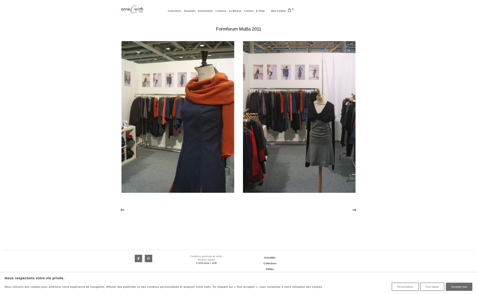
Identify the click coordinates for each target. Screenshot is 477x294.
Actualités (190, 11)
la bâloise (235, 11)
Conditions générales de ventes (206, 256)
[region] (238, 283)
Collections (174, 11)
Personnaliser (405, 286)
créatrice (220, 11)
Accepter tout (459, 286)
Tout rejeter (432, 286)
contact (248, 11)
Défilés (270, 269)
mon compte (278, 11)
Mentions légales (206, 259)
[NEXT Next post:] (298, 209)
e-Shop (260, 11)
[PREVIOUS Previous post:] (178, 209)
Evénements (205, 11)
